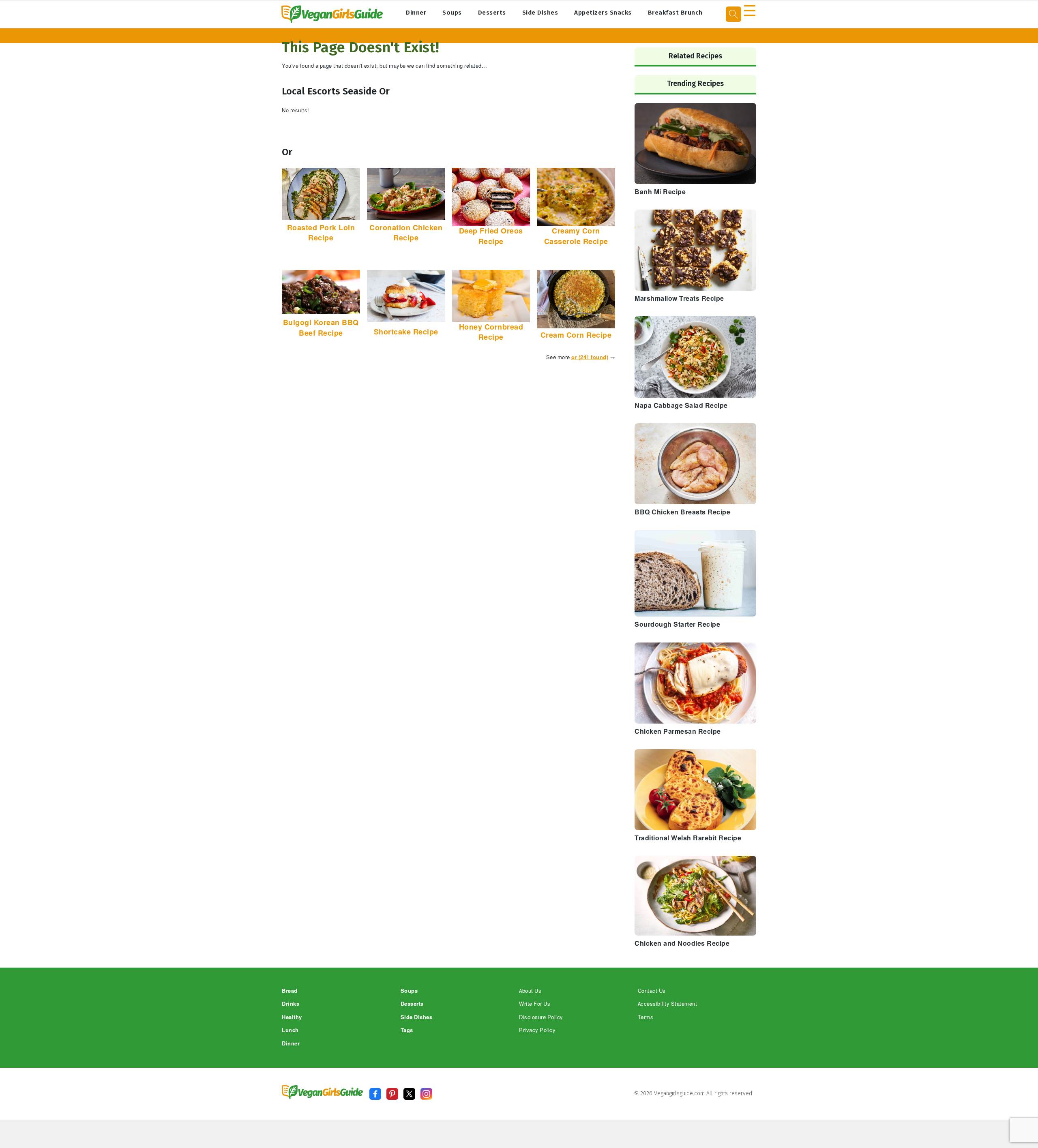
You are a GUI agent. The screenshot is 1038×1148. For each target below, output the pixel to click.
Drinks (290, 1004)
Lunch (290, 1030)
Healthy (292, 1017)
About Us (530, 991)
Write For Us (534, 1004)
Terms (646, 1017)
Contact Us (652, 991)
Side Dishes (540, 12)
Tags (407, 1030)
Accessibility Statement (667, 1004)
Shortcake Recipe (406, 332)
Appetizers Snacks (603, 12)
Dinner (416, 12)
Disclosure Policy (541, 1017)
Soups (452, 12)
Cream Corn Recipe (576, 335)
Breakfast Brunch (675, 12)
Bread (290, 991)
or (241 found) (589, 357)
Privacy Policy (537, 1030)
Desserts (492, 12)
